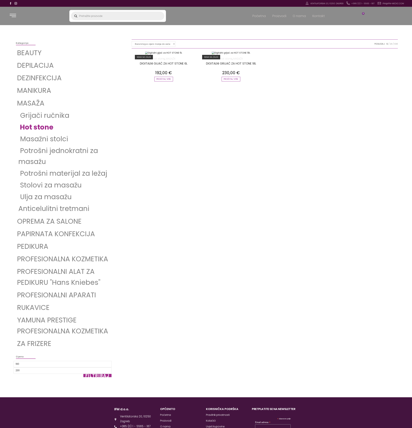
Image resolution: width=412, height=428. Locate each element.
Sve (396, 43)
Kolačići (211, 421)
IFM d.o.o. (121, 409)
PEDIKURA (32, 246)
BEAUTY (29, 53)
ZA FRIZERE (34, 343)
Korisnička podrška (222, 409)
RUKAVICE (33, 307)
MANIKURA (34, 90)
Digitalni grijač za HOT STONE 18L (231, 63)
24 (391, 43)
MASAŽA (30, 103)
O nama (299, 16)
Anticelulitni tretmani (53, 208)
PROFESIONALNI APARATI (56, 295)
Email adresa (262, 422)
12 (387, 43)
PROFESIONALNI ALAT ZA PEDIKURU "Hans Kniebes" (58, 277)
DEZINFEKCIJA (39, 78)
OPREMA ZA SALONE (49, 221)
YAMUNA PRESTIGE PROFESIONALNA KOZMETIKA (62, 325)
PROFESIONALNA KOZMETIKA (62, 259)
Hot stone (35, 127)
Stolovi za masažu (50, 185)
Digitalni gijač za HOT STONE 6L (163, 63)
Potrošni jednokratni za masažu (58, 156)
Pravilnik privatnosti (218, 415)
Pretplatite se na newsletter (273, 409)
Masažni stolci (43, 139)
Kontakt (318, 16)
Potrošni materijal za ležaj (62, 173)
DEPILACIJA (35, 65)
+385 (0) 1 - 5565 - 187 (363, 3)
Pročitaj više (163, 79)
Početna (259, 16)
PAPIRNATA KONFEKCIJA (56, 234)
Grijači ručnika (43, 115)
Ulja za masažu (45, 197)
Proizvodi (279, 16)
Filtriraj (97, 375)
